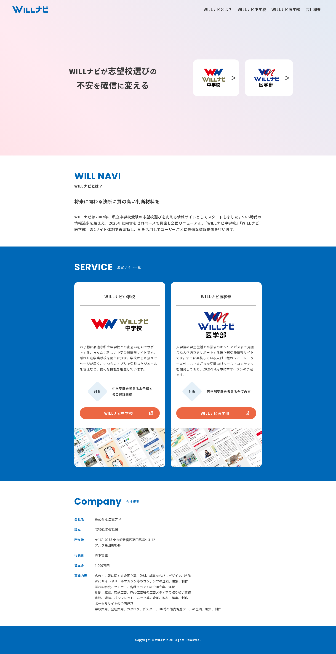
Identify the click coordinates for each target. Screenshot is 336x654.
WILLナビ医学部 (286, 9)
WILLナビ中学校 (252, 9)
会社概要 (313, 9)
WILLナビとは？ (218, 9)
